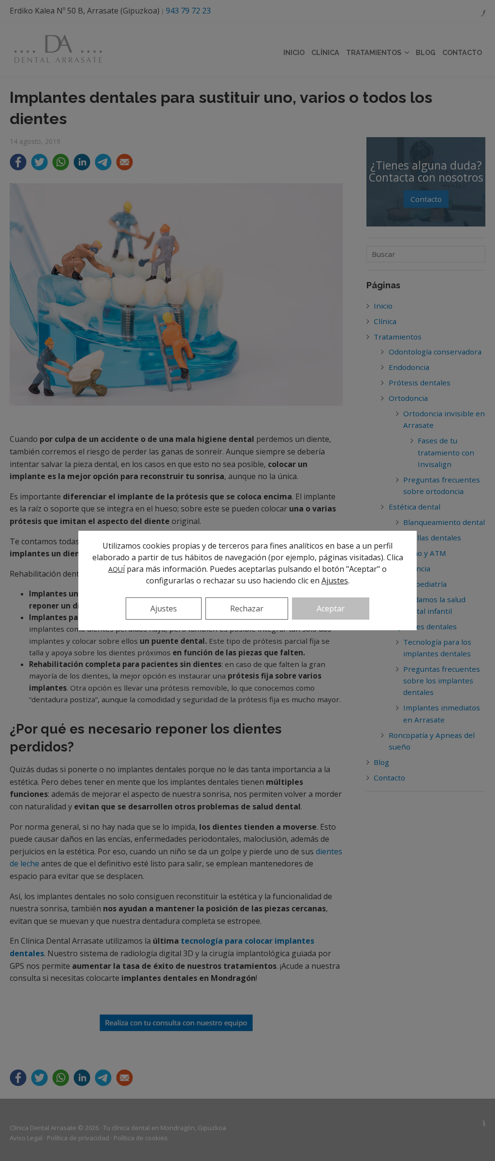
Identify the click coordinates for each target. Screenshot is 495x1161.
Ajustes (334, 580)
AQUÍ (116, 569)
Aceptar (331, 608)
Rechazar (246, 608)
